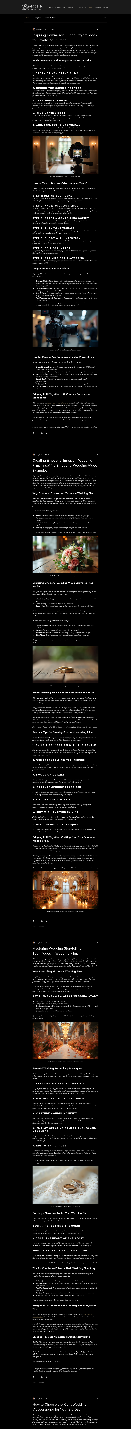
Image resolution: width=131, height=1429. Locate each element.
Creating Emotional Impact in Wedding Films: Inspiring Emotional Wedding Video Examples (65, 465)
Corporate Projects (50, 18)
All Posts (26, 18)
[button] (105, 18)
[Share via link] (46, 433)
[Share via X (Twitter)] (38, 433)
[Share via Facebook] (33, 433)
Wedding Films (37, 18)
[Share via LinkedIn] (42, 433)
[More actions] (97, 29)
